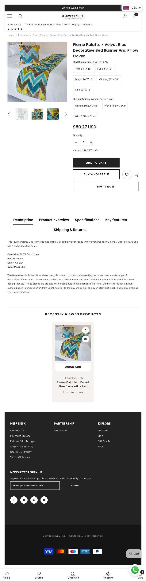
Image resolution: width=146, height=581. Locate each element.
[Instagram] (24, 500)
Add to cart (97, 163)
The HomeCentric (73, 377)
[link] (127, 174)
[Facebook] (13, 500)
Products (23, 35)
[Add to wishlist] (85, 330)
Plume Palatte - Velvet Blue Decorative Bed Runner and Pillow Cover (73, 384)
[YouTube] (44, 500)
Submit (76, 485)
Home (10, 35)
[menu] (9, 16)
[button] (8, 114)
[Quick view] (85, 339)
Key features (116, 220)
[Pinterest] (34, 500)
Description (23, 220)
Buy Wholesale (96, 174)
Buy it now (106, 186)
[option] (37, 72)
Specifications (87, 220)
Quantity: (78, 135)
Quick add (73, 367)
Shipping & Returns (70, 230)
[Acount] (125, 16)
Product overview (54, 220)
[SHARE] (135, 174)
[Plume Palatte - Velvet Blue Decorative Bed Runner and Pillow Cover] (73, 343)
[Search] (20, 16)
